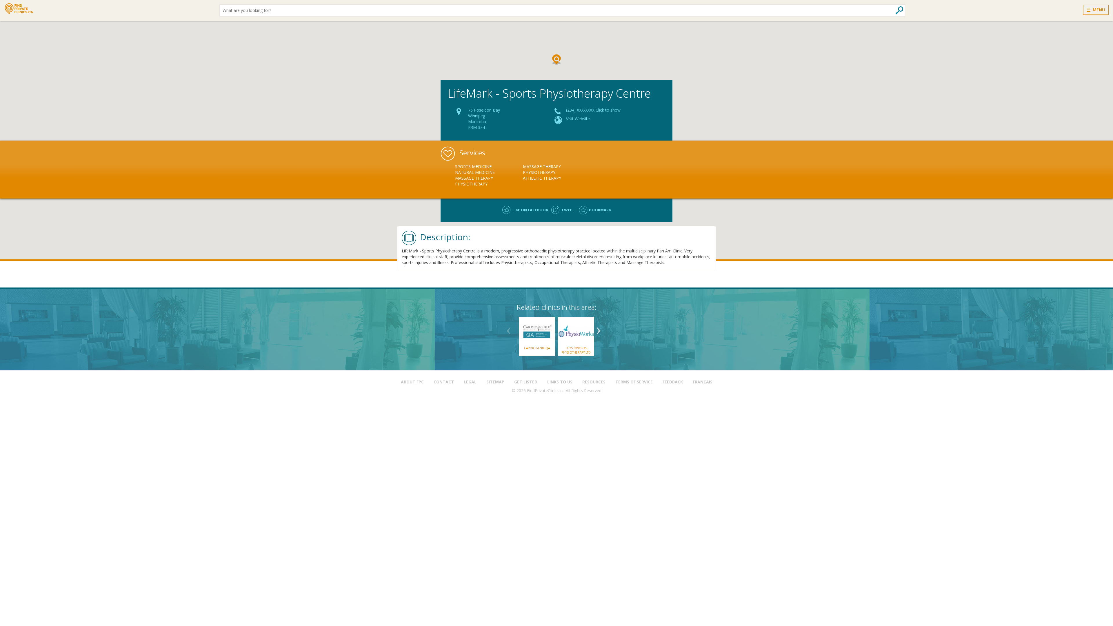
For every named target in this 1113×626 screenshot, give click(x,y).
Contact (444, 382)
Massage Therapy (474, 178)
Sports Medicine (473, 166)
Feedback (673, 382)
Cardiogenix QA (537, 348)
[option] (489, 175)
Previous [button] (509, 328)
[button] (556, 59)
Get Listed (525, 382)
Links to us (559, 382)
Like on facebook (530, 209)
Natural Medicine (475, 172)
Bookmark (600, 209)
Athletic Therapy (542, 178)
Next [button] (598, 328)
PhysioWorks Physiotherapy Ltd (576, 350)
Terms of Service (634, 382)
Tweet (567, 209)
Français (702, 382)
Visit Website (578, 118)
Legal (470, 382)
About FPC (412, 382)
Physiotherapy (471, 184)
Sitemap (495, 382)
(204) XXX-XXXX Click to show (593, 110)
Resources (593, 382)
